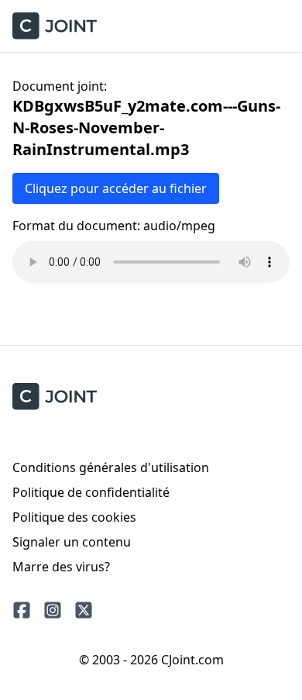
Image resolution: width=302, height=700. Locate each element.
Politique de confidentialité (91, 492)
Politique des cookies (74, 517)
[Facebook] (21, 610)
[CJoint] (54, 396)
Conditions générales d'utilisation (110, 467)
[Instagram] (52, 610)
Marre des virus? (61, 566)
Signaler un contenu (71, 541)
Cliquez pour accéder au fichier (116, 188)
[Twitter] (83, 610)
